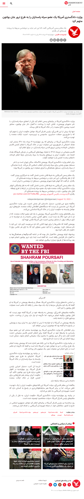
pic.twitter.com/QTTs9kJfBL (26, 194)
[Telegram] (55, 484)
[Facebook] (64, 40)
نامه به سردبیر (20, 480)
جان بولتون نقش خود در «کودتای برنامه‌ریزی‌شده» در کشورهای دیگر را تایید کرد (53, 373)
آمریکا (61, 412)
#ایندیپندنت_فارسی (61, 194)
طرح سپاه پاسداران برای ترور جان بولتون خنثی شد (53, 357)
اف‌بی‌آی (15, 412)
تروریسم (60, 415)
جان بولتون (43, 412)
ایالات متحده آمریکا (53, 412)
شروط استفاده (43, 480)
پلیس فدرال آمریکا (68, 415)
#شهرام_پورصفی (46, 194)
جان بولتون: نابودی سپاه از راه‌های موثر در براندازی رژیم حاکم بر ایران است (53, 366)
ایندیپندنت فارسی (60, 34)
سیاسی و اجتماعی (58, 423)
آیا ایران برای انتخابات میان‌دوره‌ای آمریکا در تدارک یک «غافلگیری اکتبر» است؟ (58, 465)
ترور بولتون (35, 412)
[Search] (11, 3)
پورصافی (53, 415)
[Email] (54, 40)
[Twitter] (58, 40)
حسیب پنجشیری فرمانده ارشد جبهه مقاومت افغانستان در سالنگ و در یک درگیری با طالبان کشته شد (26, 464)
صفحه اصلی (76, 11)
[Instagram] (60, 484)
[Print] (51, 40)
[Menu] (4, 3)
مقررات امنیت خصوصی (40, 484)
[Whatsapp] (61, 40)
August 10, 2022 (64, 199)
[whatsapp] (50, 484)
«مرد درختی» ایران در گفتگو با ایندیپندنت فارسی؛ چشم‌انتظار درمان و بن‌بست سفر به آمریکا (26, 441)
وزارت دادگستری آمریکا (25, 412)
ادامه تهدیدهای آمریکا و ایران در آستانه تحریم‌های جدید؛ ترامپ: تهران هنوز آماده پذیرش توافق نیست (59, 441)
